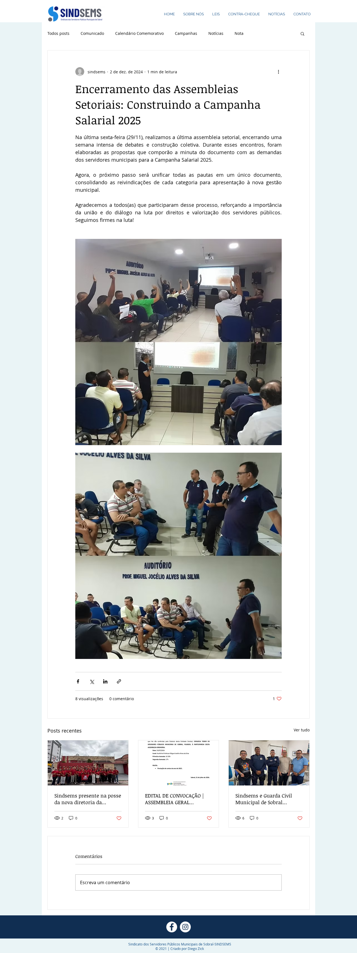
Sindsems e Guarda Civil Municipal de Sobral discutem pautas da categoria (263, 799)
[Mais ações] (278, 71)
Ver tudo (302, 730)
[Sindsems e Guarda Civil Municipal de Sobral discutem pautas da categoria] (269, 762)
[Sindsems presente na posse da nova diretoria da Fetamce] (88, 762)
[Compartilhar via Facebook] (78, 681)
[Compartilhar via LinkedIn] (105, 681)
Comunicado (92, 33)
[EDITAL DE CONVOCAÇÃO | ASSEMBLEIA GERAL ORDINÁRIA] (178, 762)
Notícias (215, 33)
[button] (302, 33)
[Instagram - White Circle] (185, 927)
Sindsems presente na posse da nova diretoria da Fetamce (87, 799)
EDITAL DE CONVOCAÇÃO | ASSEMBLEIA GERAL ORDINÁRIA (174, 799)
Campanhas (186, 33)
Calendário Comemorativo (139, 33)
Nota (239, 33)
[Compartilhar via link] (119, 681)
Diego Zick (196, 948)
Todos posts (58, 33)
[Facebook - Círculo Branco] (171, 927)
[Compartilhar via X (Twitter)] (91, 681)
